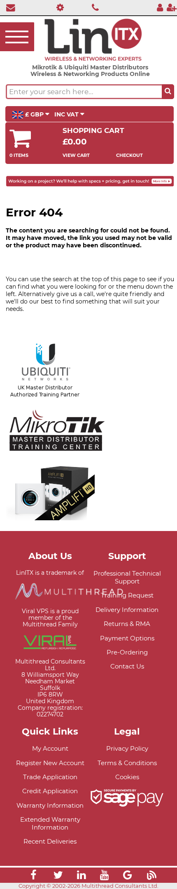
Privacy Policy (127, 748)
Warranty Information (50, 805)
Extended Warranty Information (50, 823)
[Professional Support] (57, 7)
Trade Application (50, 777)
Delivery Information (126, 610)
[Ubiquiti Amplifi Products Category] (50, 516)
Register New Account (50, 763)
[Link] (33, 876)
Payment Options (127, 638)
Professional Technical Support (127, 577)
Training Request (127, 595)
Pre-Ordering (127, 652)
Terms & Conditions (127, 763)
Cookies (127, 777)
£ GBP (34, 114)
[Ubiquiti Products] (45, 395)
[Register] (171, 7)
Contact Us (127, 666)
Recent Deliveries (50, 841)
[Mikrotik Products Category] (57, 455)
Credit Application (50, 791)
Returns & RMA (127, 624)
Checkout (129, 155)
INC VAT (67, 114)
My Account (50, 748)
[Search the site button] (168, 91)
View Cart (76, 155)
